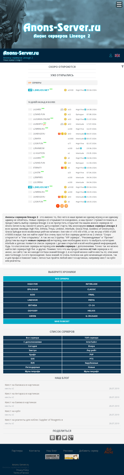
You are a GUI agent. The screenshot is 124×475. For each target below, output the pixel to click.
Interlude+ (91, 342)
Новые (91, 367)
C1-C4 (91, 305)
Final (91, 294)
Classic (91, 289)
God (32, 294)
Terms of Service (21, 472)
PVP (91, 354)
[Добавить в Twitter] (64, 437)
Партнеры (17, 451)
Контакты (34, 451)
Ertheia (32, 305)
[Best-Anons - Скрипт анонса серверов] (108, 452)
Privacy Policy (22, 470)
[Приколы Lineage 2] (72, 458)
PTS (91, 358)
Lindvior (33, 299)
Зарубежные (91, 363)
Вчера (91, 346)
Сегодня (32, 346)
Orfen (32, 316)
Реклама (68, 451)
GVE (33, 358)
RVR (33, 363)
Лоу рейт (91, 350)
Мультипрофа (32, 371)
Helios (91, 310)
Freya (91, 299)
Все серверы (62, 278)
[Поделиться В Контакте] (52, 437)
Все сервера (32, 337)
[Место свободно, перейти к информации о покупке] (62, 40)
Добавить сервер (88, 451)
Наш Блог (51, 451)
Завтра (32, 350)
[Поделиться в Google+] (70, 437)
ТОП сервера (91, 337)
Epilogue (32, 289)
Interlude (91, 283)
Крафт (32, 354)
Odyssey (32, 310)
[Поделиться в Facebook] (58, 437)
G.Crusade (92, 316)
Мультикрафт (91, 371)
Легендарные (32, 367)
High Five (32, 283)
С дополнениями (33, 342)
